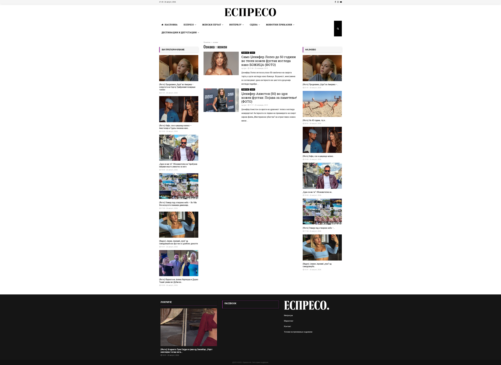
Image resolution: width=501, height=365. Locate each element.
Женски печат (211, 24)
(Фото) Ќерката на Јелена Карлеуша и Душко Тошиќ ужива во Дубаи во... (178, 280)
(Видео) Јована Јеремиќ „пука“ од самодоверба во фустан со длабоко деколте (178, 242)
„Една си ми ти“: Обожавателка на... (318, 192)
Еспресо (189, 24)
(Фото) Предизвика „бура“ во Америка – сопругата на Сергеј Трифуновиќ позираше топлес (177, 87)
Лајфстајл (245, 52)
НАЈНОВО (310, 49)
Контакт (287, 326)
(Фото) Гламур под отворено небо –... (319, 228)
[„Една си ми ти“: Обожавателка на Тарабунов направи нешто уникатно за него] (178, 148)
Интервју (235, 24)
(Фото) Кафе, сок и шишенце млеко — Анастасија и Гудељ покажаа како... (175, 126)
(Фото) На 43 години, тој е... (314, 120)
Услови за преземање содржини (298, 332)
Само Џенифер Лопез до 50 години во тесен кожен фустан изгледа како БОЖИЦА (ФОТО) (268, 61)
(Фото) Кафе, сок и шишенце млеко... (318, 156)
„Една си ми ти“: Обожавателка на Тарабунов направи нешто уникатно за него (178, 165)
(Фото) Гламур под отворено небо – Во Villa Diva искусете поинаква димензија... (178, 203)
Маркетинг (288, 321)
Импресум (288, 315)
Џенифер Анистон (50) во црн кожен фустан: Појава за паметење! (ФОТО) (269, 98)
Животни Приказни (279, 24)
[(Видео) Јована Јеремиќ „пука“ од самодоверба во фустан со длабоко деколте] (178, 225)
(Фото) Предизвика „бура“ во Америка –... (320, 84)
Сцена (254, 24)
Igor (245, 68)
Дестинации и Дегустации (179, 32)
